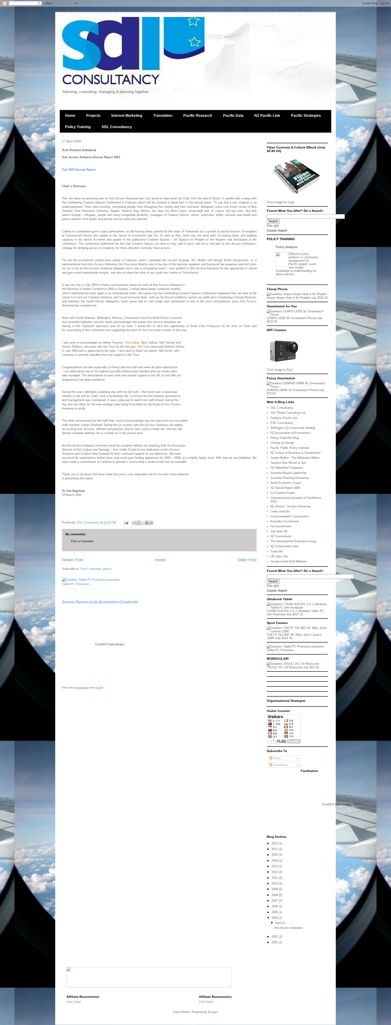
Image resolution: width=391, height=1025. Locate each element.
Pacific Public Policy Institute (289, 447)
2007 (275, 900)
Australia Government (284, 521)
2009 (275, 889)
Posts (276, 758)
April (278, 923)
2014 (275, 866)
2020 (275, 854)
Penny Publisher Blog (284, 438)
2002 (275, 936)
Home (70, 115)
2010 (275, 883)
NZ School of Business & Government (295, 452)
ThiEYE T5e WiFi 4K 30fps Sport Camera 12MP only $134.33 (294, 636)
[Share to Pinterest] (151, 523)
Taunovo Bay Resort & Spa (288, 462)
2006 (275, 906)
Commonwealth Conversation (289, 516)
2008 (275, 895)
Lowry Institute (280, 511)
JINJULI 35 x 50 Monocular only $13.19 (293, 667)
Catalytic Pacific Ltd (283, 418)
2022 (275, 843)
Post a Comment (82, 541)
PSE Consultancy (282, 423)
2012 (275, 872)
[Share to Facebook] (147, 523)
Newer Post (72, 560)
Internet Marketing (126, 115)
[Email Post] (126, 522)
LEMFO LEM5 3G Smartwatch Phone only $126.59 (294, 319)
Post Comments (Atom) (95, 569)
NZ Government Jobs (284, 546)
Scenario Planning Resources (289, 478)
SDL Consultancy (117, 127)
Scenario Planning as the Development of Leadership (100, 601)
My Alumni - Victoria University (290, 506)
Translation (162, 115)
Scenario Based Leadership (288, 473)
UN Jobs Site (279, 556)
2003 (275, 918)
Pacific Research (197, 115)
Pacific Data (233, 115)
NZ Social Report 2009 (285, 488)
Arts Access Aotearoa (288, 927)
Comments (279, 765)
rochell (99, 687)
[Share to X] (143, 523)
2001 (275, 942)
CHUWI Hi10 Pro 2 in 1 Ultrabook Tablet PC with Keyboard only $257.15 (295, 612)
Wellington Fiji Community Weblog (292, 428)
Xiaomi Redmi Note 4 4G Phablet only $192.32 (297, 297)
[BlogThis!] (138, 523)
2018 (275, 860)
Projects (93, 115)
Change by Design (282, 442)
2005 (275, 912)
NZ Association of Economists (290, 433)
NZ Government (280, 536)
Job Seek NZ (279, 531)
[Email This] (134, 523)
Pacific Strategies (306, 115)
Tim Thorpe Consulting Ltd (287, 412)
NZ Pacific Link (267, 115)
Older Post (247, 560)
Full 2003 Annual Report (79, 169)
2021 (275, 849)
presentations (81, 687)
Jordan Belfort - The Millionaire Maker (294, 457)
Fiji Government (280, 526)
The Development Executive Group (293, 541)
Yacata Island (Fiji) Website (288, 561)
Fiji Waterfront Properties (286, 467)
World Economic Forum (285, 483)
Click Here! (74, 1001)
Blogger (213, 1012)
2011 (275, 877)
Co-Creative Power (282, 493)
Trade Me (276, 551)
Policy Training (78, 127)
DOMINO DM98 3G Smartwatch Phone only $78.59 (295, 391)
